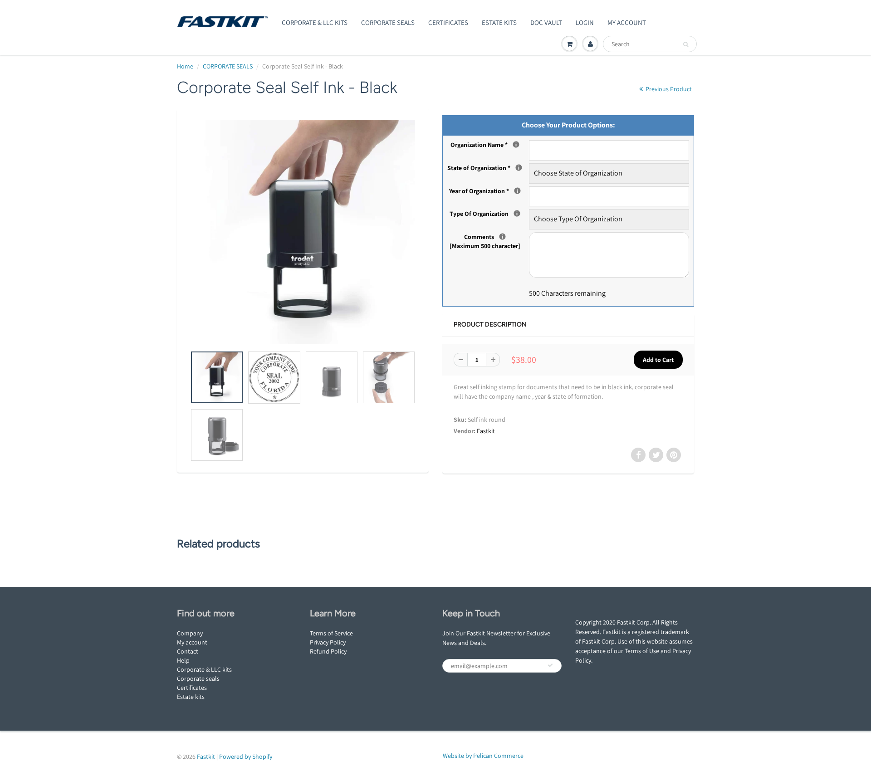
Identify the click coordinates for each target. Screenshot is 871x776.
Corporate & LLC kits (204, 669)
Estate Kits (499, 22)
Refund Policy (328, 651)
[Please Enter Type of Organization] (517, 213)
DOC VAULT (546, 22)
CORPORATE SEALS (228, 66)
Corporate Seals (388, 22)
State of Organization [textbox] (488, 167)
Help (183, 660)
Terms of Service (331, 633)
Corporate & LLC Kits (314, 22)
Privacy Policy (328, 642)
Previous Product (668, 89)
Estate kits (191, 697)
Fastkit (486, 431)
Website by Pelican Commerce (483, 756)
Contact (187, 651)
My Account (626, 22)
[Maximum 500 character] (489, 241)
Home (185, 66)
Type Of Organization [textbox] (489, 213)
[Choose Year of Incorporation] (517, 190)
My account (192, 642)
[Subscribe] (550, 665)
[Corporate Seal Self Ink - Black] (303, 232)
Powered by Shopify (245, 756)
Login (585, 22)
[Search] (686, 44)
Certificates (448, 22)
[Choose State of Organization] (518, 167)
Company (190, 633)
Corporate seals (198, 678)
